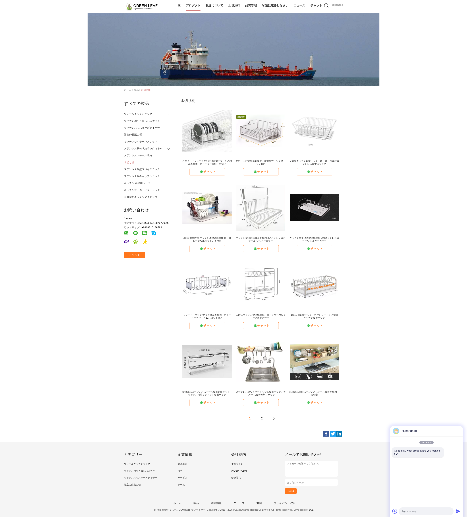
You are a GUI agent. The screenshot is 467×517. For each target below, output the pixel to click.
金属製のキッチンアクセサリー (142, 196)
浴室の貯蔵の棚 (133, 134)
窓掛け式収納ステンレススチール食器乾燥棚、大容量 (314, 393)
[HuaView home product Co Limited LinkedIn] (339, 434)
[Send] (458, 511)
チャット (316, 5)
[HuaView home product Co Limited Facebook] (326, 434)
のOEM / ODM (239, 470)
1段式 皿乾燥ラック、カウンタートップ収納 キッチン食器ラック (314, 316)
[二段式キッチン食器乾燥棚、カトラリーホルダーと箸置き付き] (260, 284)
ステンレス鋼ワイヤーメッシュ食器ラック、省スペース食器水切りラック (261, 393)
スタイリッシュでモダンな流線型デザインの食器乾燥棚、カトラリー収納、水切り (207, 162)
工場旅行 (234, 5)
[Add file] (394, 511)
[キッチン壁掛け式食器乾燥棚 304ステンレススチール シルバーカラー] (260, 207)
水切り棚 (145, 90)
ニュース (299, 5)
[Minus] (458, 431)
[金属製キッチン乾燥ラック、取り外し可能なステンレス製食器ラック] (314, 130)
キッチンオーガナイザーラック (142, 190)
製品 (196, 503)
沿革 (180, 470)
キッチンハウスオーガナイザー (142, 127)
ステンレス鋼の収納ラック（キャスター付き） (144, 148)
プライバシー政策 (285, 503)
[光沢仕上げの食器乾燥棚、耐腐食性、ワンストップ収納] (260, 130)
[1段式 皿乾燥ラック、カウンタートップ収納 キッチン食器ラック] (314, 284)
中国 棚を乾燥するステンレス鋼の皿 (171, 509)
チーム (181, 484)
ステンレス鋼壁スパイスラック (142, 169)
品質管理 (251, 5)
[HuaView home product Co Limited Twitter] (333, 434)
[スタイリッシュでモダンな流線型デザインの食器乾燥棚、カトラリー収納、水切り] (207, 130)
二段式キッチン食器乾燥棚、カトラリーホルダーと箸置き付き (261, 316)
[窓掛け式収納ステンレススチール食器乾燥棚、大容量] (314, 361)
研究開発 (236, 477)
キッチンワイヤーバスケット (140, 141)
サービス (182, 477)
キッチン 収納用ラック (137, 183)
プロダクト (193, 5)
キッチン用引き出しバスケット (142, 120)
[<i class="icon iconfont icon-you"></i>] (274, 418)
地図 (259, 503)
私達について (214, 5)
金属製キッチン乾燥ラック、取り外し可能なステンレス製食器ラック (314, 162)
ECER (312, 509)
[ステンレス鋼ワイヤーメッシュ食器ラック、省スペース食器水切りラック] (260, 361)
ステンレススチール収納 (138, 155)
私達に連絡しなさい (275, 5)
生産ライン (237, 463)
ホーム (177, 503)
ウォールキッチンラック (138, 113)
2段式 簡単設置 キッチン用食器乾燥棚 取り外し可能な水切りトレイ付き (207, 239)
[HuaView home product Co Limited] (142, 6)
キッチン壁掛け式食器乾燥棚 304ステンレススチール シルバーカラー (260, 239)
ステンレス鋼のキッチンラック (142, 176)
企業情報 (216, 503)
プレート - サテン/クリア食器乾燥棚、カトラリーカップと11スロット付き (207, 316)
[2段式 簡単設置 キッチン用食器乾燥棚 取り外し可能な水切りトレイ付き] (207, 207)
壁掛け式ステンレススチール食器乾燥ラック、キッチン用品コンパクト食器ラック (207, 393)
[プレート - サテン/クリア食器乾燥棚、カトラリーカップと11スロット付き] (207, 284)
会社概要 (182, 463)
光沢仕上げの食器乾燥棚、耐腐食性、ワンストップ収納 (261, 162)
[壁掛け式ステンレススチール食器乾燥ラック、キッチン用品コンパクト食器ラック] (207, 361)
